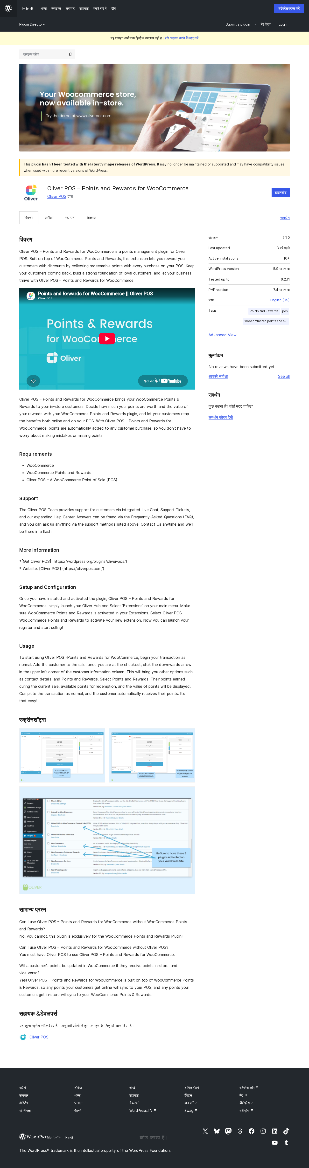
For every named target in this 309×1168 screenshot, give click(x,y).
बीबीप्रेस (246, 1103)
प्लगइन (78, 1103)
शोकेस (78, 1088)
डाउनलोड (281, 192)
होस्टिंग (23, 1103)
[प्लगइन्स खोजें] (70, 54)
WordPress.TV (142, 1110)
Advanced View (223, 334)
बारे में (22, 1088)
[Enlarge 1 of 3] (98, 734)
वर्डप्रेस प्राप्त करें (289, 8)
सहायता (134, 1095)
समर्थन (285, 217)
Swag (190, 1110)
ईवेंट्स (188, 1095)
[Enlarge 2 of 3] (188, 734)
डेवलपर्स (134, 1103)
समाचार (23, 1095)
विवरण (28, 217)
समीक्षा (49, 217)
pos (285, 311)
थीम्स (77, 1095)
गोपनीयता (25, 1110)
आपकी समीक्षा (218, 376)
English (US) (280, 300)
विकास (91, 217)
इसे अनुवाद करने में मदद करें (181, 38)
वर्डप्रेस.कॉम (249, 1088)
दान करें (191, 1103)
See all (284, 376)
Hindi (69, 1137)
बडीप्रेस (246, 1110)
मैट (243, 1095)
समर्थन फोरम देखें (221, 417)
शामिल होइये (191, 1088)
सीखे (132, 1088)
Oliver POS (56, 196)
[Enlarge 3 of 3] (188, 792)
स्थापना (70, 217)
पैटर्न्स (77, 1110)
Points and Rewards (264, 311)
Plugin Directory (32, 24)
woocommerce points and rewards (267, 321)
